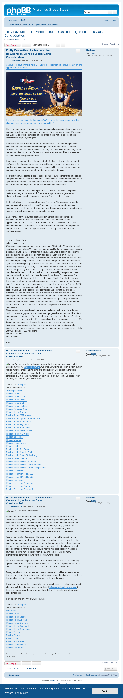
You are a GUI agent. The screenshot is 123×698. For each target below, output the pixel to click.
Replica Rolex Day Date (17, 412)
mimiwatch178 (92, 497)
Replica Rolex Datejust (16, 400)
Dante (17, 39)
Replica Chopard (13, 440)
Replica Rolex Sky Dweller (18, 424)
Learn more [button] (21, 693)
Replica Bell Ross (14, 437)
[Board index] (19, 10)
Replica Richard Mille (16, 471)
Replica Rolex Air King (16, 409)
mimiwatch (11, 610)
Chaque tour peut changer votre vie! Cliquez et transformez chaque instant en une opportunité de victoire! (44, 66)
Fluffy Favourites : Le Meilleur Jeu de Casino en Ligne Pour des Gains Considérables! (54, 33)
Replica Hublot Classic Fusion (20, 452)
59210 (93, 354)
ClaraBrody (90, 50)
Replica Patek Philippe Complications (23, 464)
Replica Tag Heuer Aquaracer (19, 483)
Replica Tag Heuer (14, 480)
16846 (93, 53)
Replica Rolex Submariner (18, 427)
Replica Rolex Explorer (16, 406)
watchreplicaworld (93, 350)
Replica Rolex (12, 393)
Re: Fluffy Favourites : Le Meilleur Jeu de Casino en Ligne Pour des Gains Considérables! (29, 353)
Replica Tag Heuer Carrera (18, 486)
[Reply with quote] (78, 51)
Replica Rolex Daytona (16, 403)
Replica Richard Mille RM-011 (19, 474)
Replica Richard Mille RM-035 (19, 477)
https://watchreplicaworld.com (63, 587)
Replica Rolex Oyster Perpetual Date (23, 418)
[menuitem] (21, 20)
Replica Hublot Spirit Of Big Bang (21, 455)
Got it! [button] (105, 691)
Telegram (22, 384)
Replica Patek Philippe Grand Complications (26, 468)
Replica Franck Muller (16, 443)
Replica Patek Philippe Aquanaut (21, 461)
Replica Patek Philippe (16, 458)
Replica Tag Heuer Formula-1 (19, 489)
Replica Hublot (13, 446)
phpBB (53, 680)
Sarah (23, 39)
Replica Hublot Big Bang (17, 449)
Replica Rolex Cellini (15, 397)
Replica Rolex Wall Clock (17, 434)
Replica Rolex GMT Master (18, 415)
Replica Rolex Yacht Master (19, 431)
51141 (93, 501)
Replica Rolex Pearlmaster (18, 421)
